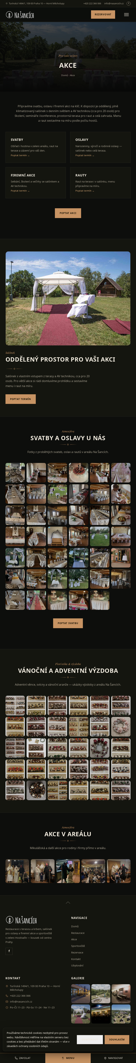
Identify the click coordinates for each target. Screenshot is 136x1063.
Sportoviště (78, 946)
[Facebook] (129, 4)
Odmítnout (90, 1039)
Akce (74, 939)
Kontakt (76, 959)
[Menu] (126, 14)
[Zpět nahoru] (68, 900)
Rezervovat (103, 14)
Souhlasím (116, 1039)
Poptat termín (20, 399)
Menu (70, 1058)
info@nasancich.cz (114, 3)
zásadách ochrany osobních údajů (27, 1046)
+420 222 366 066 (92, 3)
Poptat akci (68, 213)
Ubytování (77, 965)
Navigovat (115, 1058)
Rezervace (77, 952)
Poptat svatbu (68, 623)
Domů (64, 75)
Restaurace (77, 933)
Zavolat (25, 1058)
